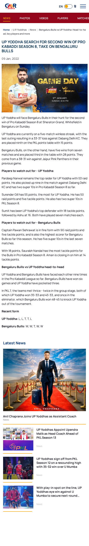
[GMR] (11, 6)
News (6, 419)
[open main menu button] (83, 6)
